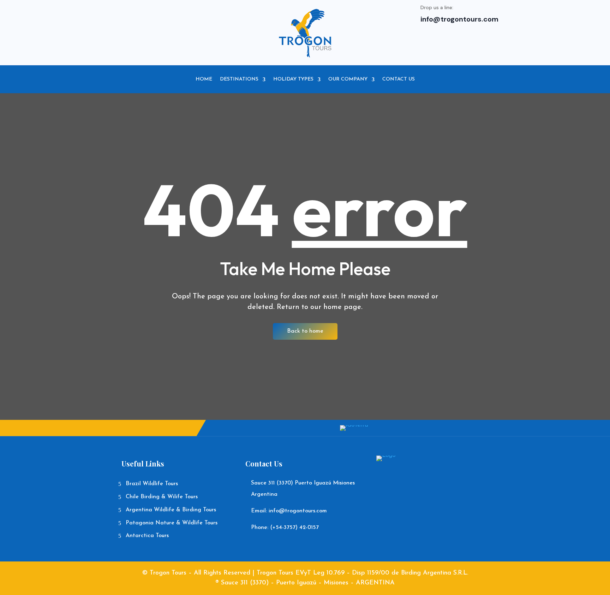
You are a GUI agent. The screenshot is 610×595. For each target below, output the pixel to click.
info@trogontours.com (459, 19)
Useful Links (142, 463)
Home (204, 79)
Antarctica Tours (147, 536)
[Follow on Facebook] (186, 15)
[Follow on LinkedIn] (228, 15)
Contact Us (398, 79)
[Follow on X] (200, 15)
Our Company (347, 79)
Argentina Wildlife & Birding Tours (171, 510)
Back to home (305, 331)
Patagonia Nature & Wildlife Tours (171, 523)
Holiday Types (293, 79)
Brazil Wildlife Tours (152, 484)
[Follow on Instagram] (214, 15)
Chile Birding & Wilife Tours (162, 497)
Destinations (239, 79)
